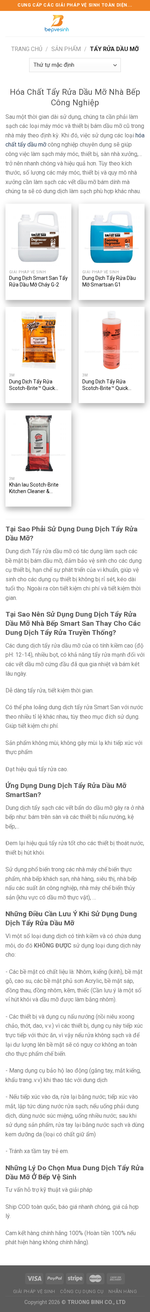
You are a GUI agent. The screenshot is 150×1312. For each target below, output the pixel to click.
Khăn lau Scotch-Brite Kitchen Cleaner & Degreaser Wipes (34, 488)
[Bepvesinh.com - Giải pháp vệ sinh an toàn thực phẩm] (57, 23)
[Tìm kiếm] (142, 23)
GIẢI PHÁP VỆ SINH (34, 1291)
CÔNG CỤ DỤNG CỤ (81, 1291)
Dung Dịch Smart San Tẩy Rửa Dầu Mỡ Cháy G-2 (38, 281)
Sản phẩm (66, 49)
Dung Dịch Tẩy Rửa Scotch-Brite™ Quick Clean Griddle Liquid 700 (36, 385)
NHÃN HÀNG (122, 1291)
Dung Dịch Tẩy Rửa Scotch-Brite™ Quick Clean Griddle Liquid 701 (109, 385)
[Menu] (9, 23)
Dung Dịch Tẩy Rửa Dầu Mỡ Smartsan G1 (109, 281)
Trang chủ (26, 49)
